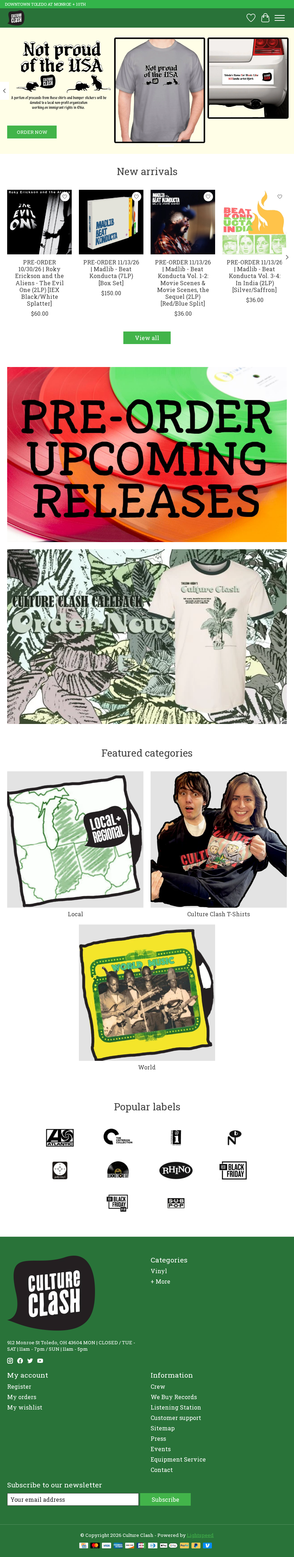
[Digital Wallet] (168, 1546)
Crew (158, 1386)
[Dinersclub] (152, 1546)
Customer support (176, 1417)
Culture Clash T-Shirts (218, 914)
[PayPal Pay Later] (196, 1546)
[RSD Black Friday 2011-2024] (118, 1204)
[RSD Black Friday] (234, 1171)
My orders (21, 1397)
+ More (160, 1281)
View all (147, 338)
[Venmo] (207, 1546)
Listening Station (176, 1407)
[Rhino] (176, 1171)
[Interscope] (176, 1138)
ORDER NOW (32, 132)
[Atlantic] (60, 1138)
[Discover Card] (129, 1546)
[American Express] (118, 1546)
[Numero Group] (234, 1138)
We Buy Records (174, 1397)
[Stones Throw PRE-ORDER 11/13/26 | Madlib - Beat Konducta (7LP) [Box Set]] (111, 222)
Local (75, 914)
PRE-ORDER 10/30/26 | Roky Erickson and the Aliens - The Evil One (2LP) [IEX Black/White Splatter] (39, 282)
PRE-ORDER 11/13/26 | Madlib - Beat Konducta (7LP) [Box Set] (111, 272)
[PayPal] (184, 1546)
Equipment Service (178, 1459)
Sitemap (163, 1428)
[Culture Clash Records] (15, 17)
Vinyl (159, 1271)
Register (19, 1386)
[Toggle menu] (279, 18)
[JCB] (141, 1546)
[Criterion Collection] (118, 1138)
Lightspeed (200, 1535)
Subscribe (165, 1499)
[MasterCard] (95, 1546)
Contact (162, 1469)
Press (158, 1438)
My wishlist (24, 1407)
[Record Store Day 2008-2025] (118, 1171)
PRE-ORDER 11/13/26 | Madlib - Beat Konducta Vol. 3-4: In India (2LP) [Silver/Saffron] (255, 275)
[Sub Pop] (176, 1204)
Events (161, 1449)
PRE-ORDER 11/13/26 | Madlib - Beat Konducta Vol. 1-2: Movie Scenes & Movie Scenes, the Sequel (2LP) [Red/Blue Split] (183, 282)
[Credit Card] (83, 1546)
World (147, 1067)
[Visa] (106, 1546)
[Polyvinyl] (60, 1171)
